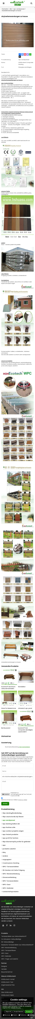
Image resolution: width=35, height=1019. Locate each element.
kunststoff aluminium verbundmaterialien (8, 688)
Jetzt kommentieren (24, 747)
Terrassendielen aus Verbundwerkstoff (13, 936)
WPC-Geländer (6, 956)
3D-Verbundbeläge (7, 942)
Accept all (29, 1011)
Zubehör (6, 794)
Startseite (5, 9)
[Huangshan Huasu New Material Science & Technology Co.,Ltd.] (17, 3)
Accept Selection (18, 1011)
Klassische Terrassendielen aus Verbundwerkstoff (17, 945)
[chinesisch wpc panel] (26, 698)
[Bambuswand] (9, 718)
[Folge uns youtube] (3, 925)
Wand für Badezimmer (8, 708)
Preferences (23, 1015)
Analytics (15, 1015)
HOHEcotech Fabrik (7, 995)
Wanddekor (21, 687)
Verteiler (4, 969)
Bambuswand (5, 728)
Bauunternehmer (7, 972)
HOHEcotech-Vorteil (7, 979)
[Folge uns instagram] (14, 925)
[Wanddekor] (26, 677)
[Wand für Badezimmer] (9, 698)
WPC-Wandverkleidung (8, 948)
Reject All (8, 1011)
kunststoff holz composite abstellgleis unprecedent (25, 730)
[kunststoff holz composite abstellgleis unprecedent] (26, 718)
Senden (5, 803)
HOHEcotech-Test (7, 982)
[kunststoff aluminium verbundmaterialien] (9, 677)
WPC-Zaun (4, 953)
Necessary (7, 1015)
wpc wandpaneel (18, 9)
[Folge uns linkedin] (11, 925)
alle (11, 9)
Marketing (31, 1015)
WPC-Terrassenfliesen (8, 950)
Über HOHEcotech (7, 992)
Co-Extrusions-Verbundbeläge (11, 939)
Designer (4, 966)
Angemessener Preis (8, 985)
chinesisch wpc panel (25, 708)
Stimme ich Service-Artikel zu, (14, 800)
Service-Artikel (23, 800)
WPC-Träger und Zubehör (9, 959)
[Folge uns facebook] (7, 925)
